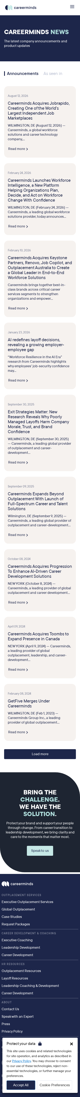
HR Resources (13, 964)
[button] (71, 1044)
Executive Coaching (17, 940)
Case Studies (12, 916)
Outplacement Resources (21, 971)
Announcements (23, 73)
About (7, 1002)
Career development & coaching (29, 933)
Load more (40, 754)
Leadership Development (21, 947)
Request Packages (16, 924)
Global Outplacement (18, 909)
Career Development (17, 955)
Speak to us (40, 850)
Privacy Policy (21, 1061)
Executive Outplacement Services (27, 902)
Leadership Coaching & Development (30, 985)
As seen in (52, 73)
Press (6, 1024)
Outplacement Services (21, 895)
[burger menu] (72, 6)
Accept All (21, 1085)
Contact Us (10, 1009)
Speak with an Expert (18, 1016)
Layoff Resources (15, 978)
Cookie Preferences (55, 1085)
